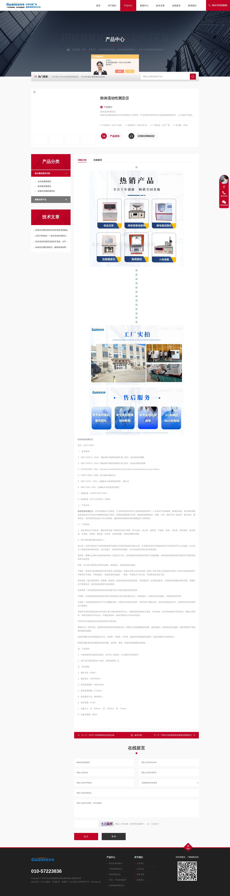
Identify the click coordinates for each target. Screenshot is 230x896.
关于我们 (112, 5)
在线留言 (176, 5)
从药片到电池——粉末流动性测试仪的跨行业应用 (52, 236)
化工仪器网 (45, 882)
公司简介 (140, 863)
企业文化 (140, 869)
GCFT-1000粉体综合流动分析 (101, 735)
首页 (98, 5)
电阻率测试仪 (115, 874)
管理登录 (56, 882)
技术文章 (160, 5)
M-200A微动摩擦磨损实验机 (93, 77)
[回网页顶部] (224, 187)
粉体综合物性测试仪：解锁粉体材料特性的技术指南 (52, 247)
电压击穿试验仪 (115, 863)
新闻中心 (144, 5)
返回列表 (138, 735)
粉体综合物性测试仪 (126, 50)
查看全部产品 (40, 199)
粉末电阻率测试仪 (116, 885)
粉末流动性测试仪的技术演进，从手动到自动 (52, 241)
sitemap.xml (96, 882)
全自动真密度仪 (44, 181)
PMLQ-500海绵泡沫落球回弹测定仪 (176, 735)
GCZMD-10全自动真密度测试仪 (65, 77)
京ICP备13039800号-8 (79, 882)
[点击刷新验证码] (106, 824)
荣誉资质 (140, 874)
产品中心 (128, 5)
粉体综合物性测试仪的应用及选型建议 (51, 230)
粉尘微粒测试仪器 (107, 50)
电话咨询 (224, 196)
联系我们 (192, 5)
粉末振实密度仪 (44, 186)
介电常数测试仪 (115, 869)
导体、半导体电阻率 (117, 880)
